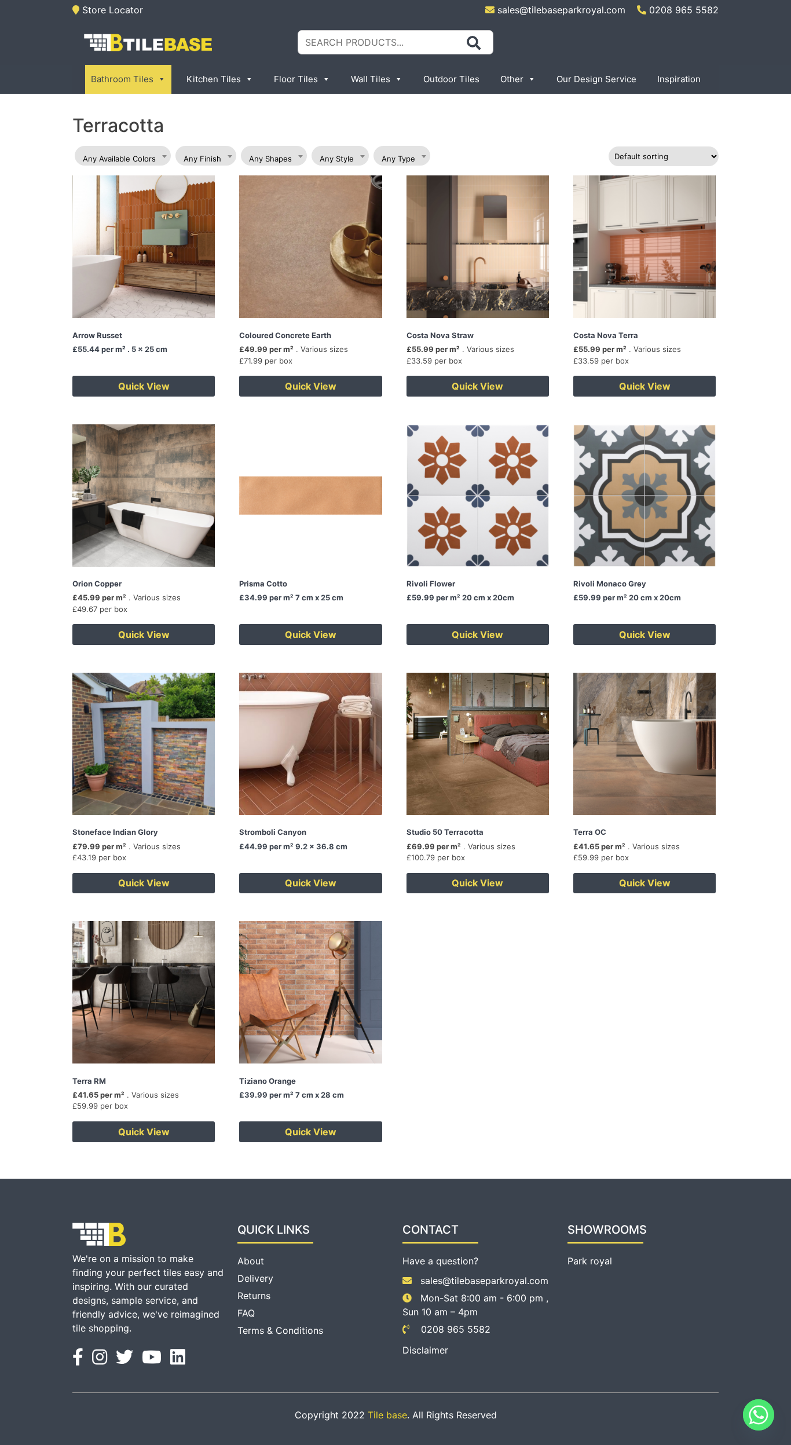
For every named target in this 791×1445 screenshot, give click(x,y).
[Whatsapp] (758, 1415)
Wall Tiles (370, 79)
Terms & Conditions (280, 1330)
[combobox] (123, 156)
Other (511, 79)
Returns (253, 1295)
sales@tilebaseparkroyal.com (561, 10)
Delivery (255, 1278)
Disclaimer (425, 1350)
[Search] (474, 43)
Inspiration (679, 79)
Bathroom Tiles (122, 79)
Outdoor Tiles (451, 79)
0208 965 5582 (682, 10)
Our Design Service (596, 79)
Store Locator (111, 10)
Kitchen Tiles (213, 79)
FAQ (246, 1313)
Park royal (589, 1261)
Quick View (144, 386)
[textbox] (122, 158)
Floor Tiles (296, 79)
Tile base (387, 1415)
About (250, 1261)
